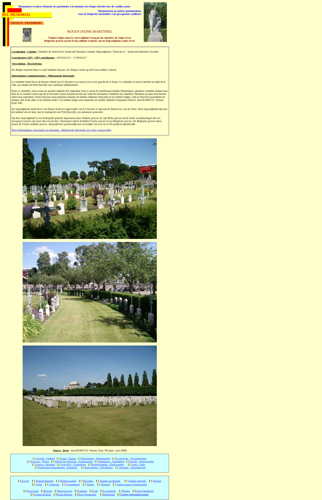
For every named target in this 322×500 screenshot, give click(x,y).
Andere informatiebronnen (135, 494)
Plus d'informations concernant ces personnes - (61, 130)
